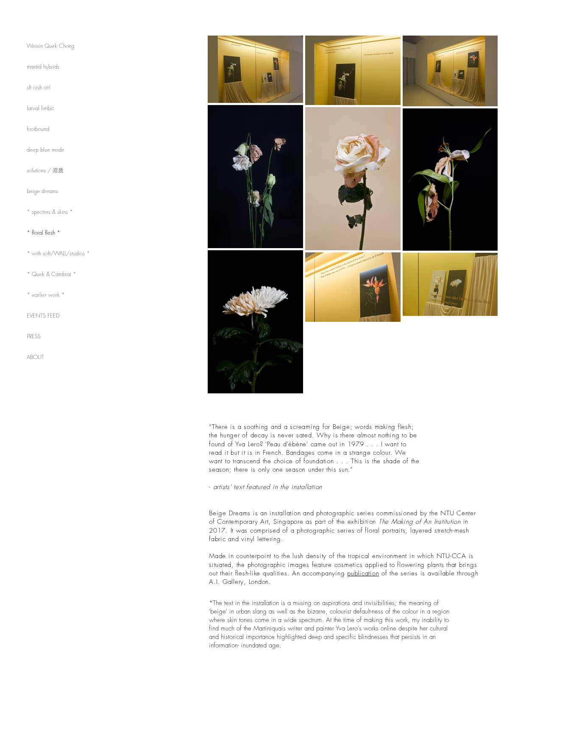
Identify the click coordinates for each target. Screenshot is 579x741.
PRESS (34, 336)
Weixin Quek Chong (50, 46)
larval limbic (40, 108)
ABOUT (35, 357)
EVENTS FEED (43, 315)
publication (363, 573)
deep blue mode (45, 149)
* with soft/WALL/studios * (58, 253)
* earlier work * (46, 295)
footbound (38, 129)
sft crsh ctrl (38, 87)
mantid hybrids (43, 66)
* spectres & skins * (50, 212)
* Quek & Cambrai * (51, 274)
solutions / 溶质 (45, 170)
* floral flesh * (43, 232)
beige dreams (42, 191)
